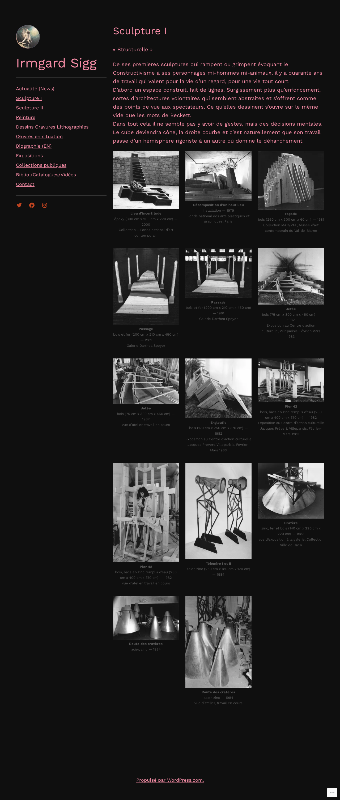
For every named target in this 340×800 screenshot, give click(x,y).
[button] (146, 180)
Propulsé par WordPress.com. (170, 780)
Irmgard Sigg (56, 63)
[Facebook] (32, 205)
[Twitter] (19, 205)
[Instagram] (44, 205)
